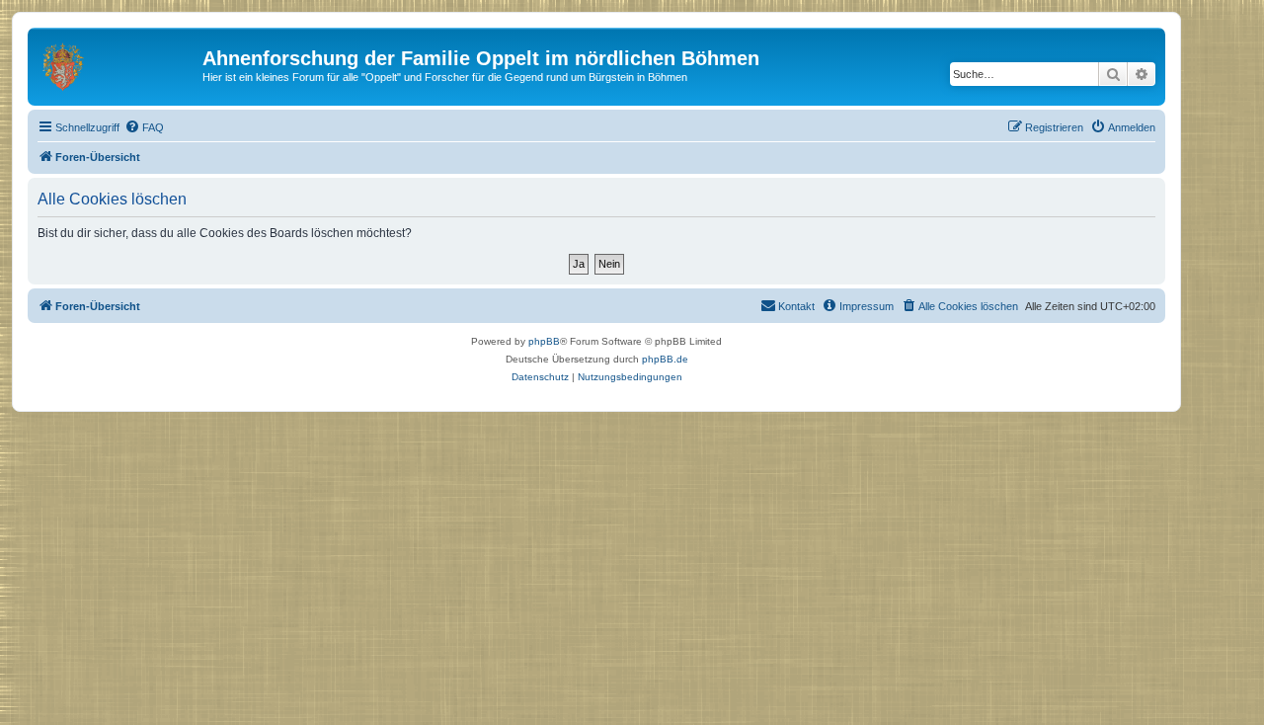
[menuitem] (144, 127)
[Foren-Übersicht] (117, 64)
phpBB (544, 341)
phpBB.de (665, 359)
